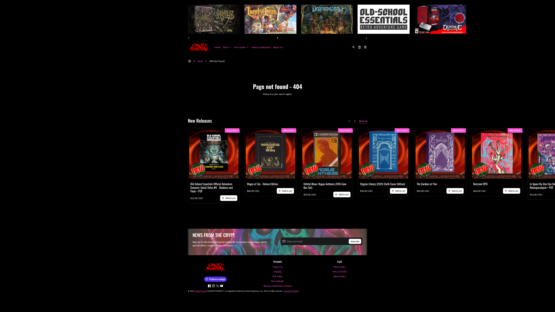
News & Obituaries (261, 47)
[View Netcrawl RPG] (496, 154)
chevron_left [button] (188, 38)
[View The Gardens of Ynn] (440, 154)
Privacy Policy (339, 267)
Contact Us (278, 267)
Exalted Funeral (200, 291)
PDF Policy (277, 276)
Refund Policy (339, 276)
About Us (278, 47)
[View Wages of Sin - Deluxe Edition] (270, 154)
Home (217, 47)
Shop (200, 61)
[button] (277, 37)
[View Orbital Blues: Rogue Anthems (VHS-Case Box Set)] (327, 154)
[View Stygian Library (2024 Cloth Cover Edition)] (383, 154)
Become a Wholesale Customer (278, 286)
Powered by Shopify (291, 291)
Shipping (277, 271)
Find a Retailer (277, 281)
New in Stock (232, 130)
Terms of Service (339, 271)
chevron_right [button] (366, 38)
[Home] (199, 46)
